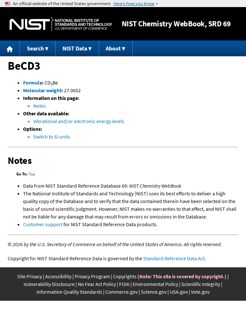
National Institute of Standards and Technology (61, 24)
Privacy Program (92, 276)
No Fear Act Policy (97, 284)
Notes (39, 105)
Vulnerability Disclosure (49, 284)
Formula (32, 82)
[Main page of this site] (10, 48)
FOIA (124, 284)
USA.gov (179, 292)
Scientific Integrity (200, 284)
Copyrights (124, 276)
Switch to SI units (51, 136)
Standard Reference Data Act (174, 258)
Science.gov (154, 292)
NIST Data (74, 48)
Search (35, 48)
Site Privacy (29, 276)
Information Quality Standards (69, 292)
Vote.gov (200, 292)
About (113, 48)
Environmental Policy (155, 284)
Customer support (42, 224)
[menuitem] (10, 48)
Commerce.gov (121, 292)
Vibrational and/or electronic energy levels (78, 121)
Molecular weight (42, 90)
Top (32, 174)
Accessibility (58, 276)
